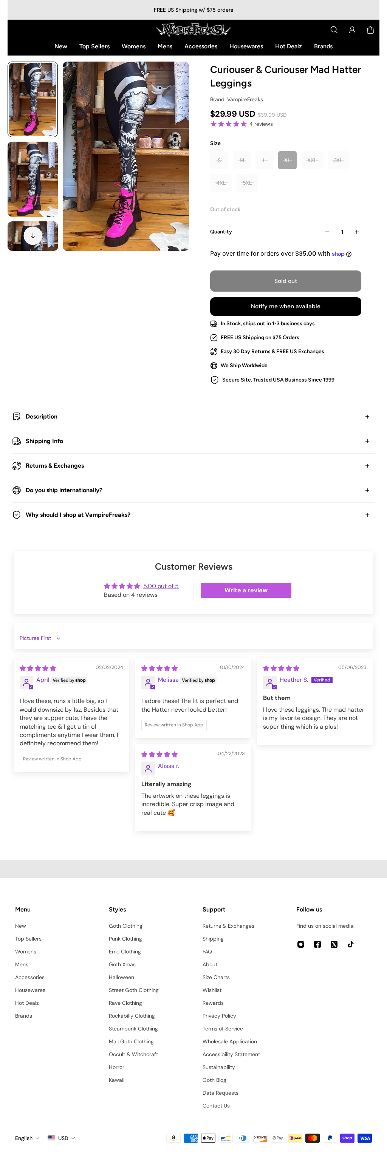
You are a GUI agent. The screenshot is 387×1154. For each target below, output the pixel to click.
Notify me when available (285, 306)
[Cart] (370, 30)
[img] (38, 668)
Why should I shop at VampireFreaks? (78, 514)
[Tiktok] (350, 944)
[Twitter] (334, 944)
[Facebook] (317, 944)
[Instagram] (301, 944)
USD (63, 1138)
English (24, 1138)
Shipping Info (44, 441)
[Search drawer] (334, 30)
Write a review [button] (246, 590)
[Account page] (352, 30)
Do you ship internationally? (64, 490)
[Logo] (193, 30)
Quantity (221, 232)
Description (41, 416)
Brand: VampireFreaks (236, 99)
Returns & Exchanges (55, 465)
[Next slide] (33, 236)
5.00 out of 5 (161, 586)
